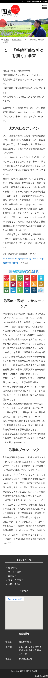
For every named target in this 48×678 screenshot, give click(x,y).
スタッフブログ (15, 580)
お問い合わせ (14, 584)
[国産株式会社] (11, 10)
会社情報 (12, 568)
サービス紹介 (14, 572)
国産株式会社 (41, 676)
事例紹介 (12, 576)
